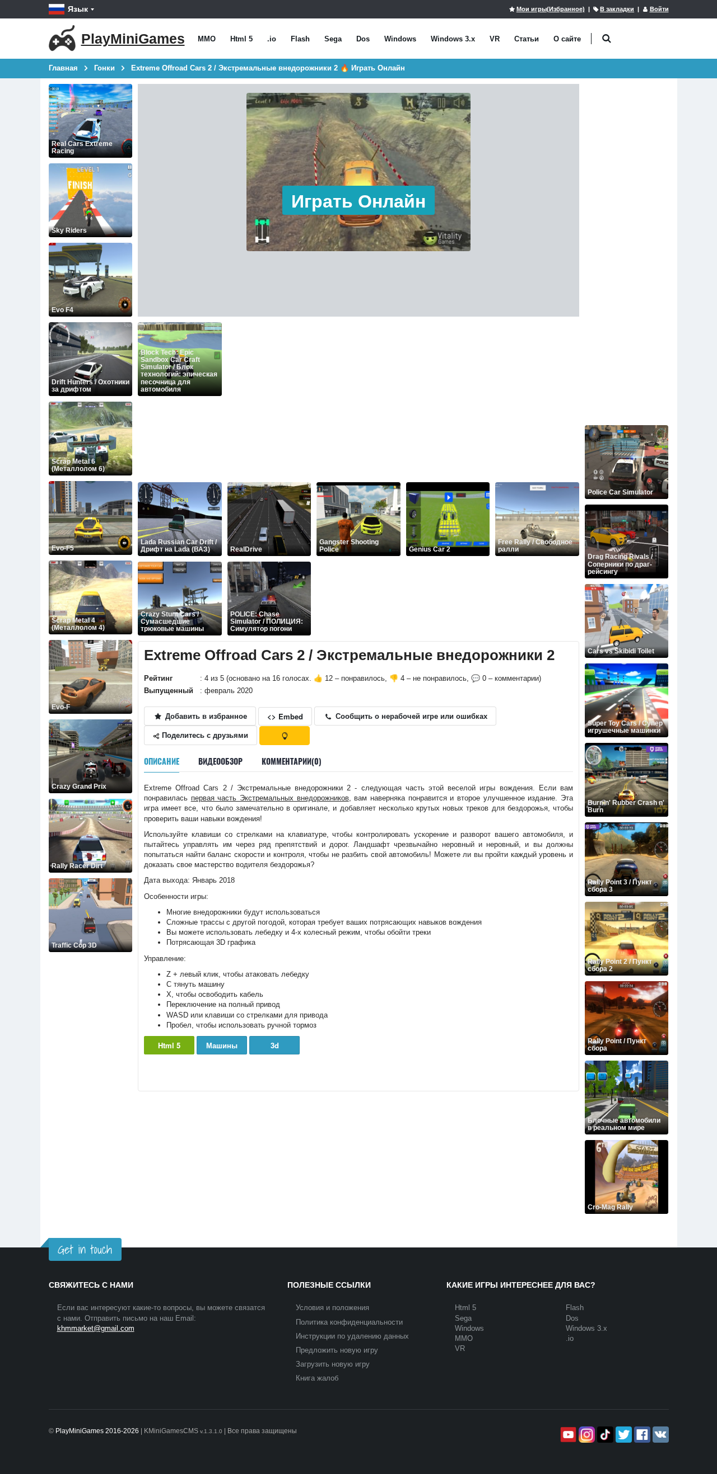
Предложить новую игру (337, 1350)
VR (495, 39)
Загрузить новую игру (333, 1364)
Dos (363, 39)
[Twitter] (622, 1434)
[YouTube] (567, 1434)
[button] (607, 39)
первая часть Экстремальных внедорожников (270, 798)
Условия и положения (332, 1307)
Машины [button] (222, 1045)
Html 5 (241, 39)
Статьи (526, 39)
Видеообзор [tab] (220, 761)
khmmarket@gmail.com (95, 1328)
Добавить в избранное (205, 715)
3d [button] (275, 1045)
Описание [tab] (161, 761)
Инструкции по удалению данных (352, 1336)
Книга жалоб (317, 1378)
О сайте (567, 39)
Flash (300, 39)
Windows (400, 39)
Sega (333, 39)
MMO (207, 39)
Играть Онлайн (358, 200)
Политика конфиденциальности (349, 1322)
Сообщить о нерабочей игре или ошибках (410, 715)
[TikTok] (604, 1434)
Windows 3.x (453, 39)
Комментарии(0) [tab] (292, 761)
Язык (78, 8)
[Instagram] (585, 1434)
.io (271, 39)
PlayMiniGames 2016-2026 (97, 1431)
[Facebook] (641, 1434)
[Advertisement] (403, 400)
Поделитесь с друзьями (204, 734)
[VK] (659, 1434)
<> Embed (285, 716)
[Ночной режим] (284, 735)
